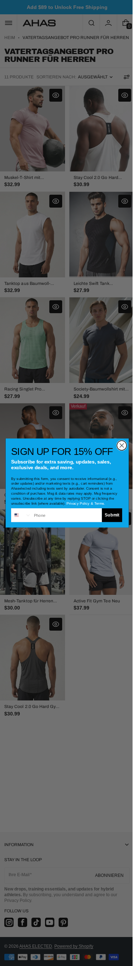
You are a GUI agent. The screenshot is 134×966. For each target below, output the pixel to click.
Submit (109, 515)
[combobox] (18, 515)
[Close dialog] (119, 445)
